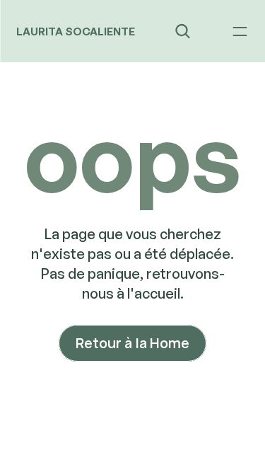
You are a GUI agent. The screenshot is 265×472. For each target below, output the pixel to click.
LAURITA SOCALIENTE (75, 31)
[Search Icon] (183, 31)
